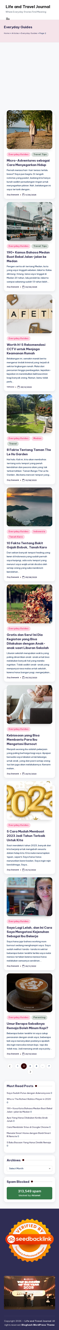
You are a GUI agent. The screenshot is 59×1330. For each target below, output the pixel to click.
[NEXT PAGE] (30, 1072)
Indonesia (39, 531)
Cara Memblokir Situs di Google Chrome (28, 1127)
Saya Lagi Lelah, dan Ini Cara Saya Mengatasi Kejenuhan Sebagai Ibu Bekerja (29, 932)
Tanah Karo (16, 537)
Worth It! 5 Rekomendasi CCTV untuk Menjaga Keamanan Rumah (26, 349)
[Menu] (7, 19)
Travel (13, 443)
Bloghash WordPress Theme (38, 1324)
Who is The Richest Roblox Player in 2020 (29, 1099)
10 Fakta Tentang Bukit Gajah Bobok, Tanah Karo (27, 545)
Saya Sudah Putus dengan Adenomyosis (28, 1093)
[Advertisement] (29, 73)
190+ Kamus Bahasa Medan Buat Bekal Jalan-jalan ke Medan (28, 256)
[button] (10, 1066)
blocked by (30, 1194)
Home (7, 33)
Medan (37, 438)
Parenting (39, 1017)
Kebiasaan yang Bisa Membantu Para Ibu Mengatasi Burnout (23, 739)
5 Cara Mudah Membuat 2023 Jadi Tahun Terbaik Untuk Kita (26, 835)
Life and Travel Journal (28, 6)
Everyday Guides (29, 33)
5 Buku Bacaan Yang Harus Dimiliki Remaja (29, 1142)
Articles (15, 33)
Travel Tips (40, 154)
